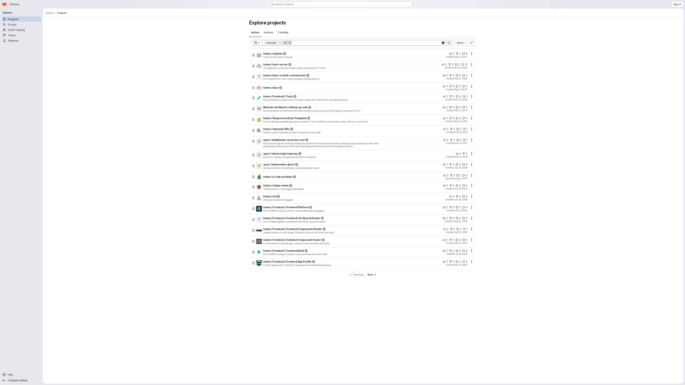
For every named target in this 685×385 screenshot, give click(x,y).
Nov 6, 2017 (461, 143)
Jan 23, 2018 (460, 199)
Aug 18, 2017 (460, 178)
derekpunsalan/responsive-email (288, 121)
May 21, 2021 (460, 121)
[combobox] (462, 43)
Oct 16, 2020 (460, 188)
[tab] (255, 32)
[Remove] (290, 43)
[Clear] (443, 43)
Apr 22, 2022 (461, 99)
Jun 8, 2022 (461, 210)
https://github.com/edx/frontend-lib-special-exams (298, 221)
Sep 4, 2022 (461, 78)
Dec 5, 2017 (461, 56)
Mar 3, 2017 (461, 110)
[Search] (449, 43)
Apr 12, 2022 (461, 232)
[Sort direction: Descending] (472, 43)
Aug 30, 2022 (460, 221)
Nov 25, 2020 (460, 67)
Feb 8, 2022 (461, 132)
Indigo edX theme (294, 189)
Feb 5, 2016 (461, 156)
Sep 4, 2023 (461, 89)
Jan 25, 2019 (460, 167)
